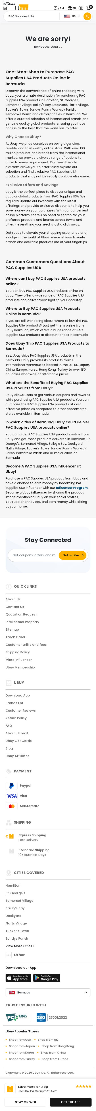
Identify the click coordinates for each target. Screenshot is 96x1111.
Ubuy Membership (20, 667)
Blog (9, 748)
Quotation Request (21, 614)
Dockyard (13, 916)
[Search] (87, 16)
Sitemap (12, 629)
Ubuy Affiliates (17, 756)
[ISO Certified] (49, 1017)
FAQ (9, 725)
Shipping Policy (18, 652)
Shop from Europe (55, 1059)
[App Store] (19, 979)
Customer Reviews (21, 710)
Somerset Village (19, 900)
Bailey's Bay (15, 908)
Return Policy (16, 718)
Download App (18, 695)
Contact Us (15, 607)
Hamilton (13, 885)
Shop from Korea (21, 1052)
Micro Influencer (19, 660)
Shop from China (53, 1052)
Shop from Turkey (22, 1059)
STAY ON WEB (25, 1102)
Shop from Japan (22, 1046)
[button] (60, 8)
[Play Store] (46, 979)
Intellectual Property (22, 622)
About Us (13, 599)
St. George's (15, 893)
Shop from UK (48, 1040)
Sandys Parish (17, 938)
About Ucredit (17, 733)
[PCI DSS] (16, 1018)
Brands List (14, 703)
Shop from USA (20, 1040)
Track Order (15, 637)
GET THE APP (71, 1102)
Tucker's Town (17, 931)
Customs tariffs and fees (26, 644)
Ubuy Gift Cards (19, 741)
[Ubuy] (21, 8)
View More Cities (19, 946)
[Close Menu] (5, 9)
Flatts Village (16, 923)
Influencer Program (72, 487)
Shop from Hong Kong (58, 1046)
